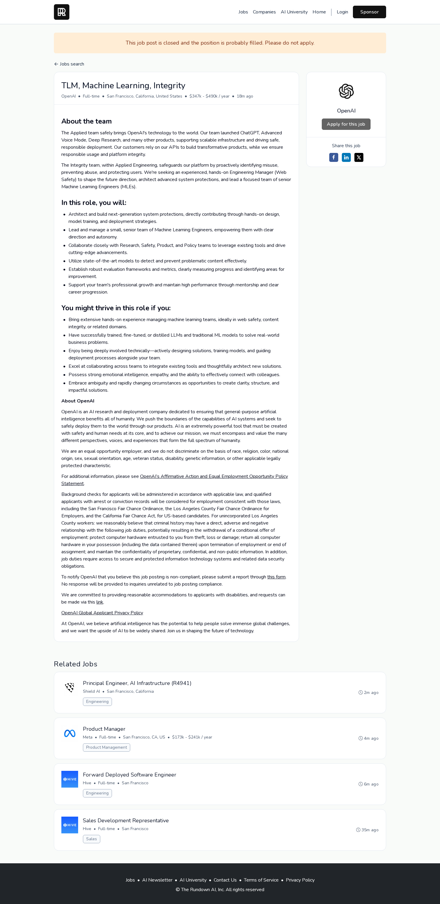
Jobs (243, 12)
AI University (294, 12)
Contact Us (225, 880)
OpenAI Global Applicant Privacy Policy (102, 613)
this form (276, 577)
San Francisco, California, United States (144, 96)
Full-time (91, 96)
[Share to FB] (333, 157)
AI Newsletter (157, 880)
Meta (87, 737)
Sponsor (369, 12)
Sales (91, 839)
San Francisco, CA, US (144, 737)
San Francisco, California (130, 691)
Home (319, 12)
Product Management (106, 747)
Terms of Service (261, 880)
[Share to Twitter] (358, 157)
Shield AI (91, 691)
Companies (264, 12)
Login (342, 12)
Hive (87, 783)
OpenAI (68, 96)
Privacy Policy (300, 880)
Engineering (97, 701)
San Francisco (135, 783)
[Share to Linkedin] (346, 157)
